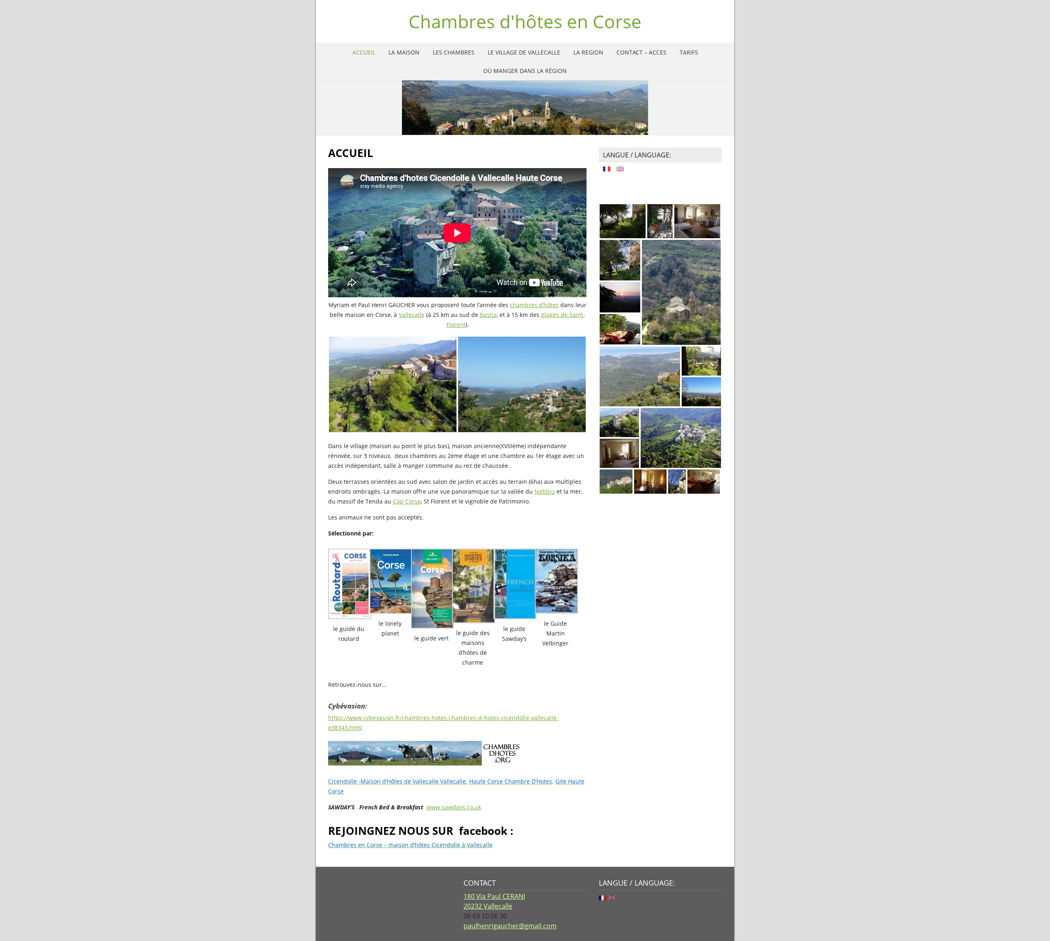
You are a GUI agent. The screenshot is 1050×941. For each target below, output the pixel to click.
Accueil (363, 52)
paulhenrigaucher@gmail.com (510, 925)
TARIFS (689, 52)
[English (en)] (620, 167)
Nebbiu (544, 491)
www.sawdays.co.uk (454, 807)
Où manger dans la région (525, 71)
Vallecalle (412, 315)
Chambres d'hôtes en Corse (525, 21)
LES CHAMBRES (454, 52)
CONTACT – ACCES (641, 52)
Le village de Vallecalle (524, 52)
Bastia (488, 315)
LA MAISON (404, 52)
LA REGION (588, 52)
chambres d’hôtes (534, 305)
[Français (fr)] (606, 167)
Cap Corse (407, 501)
